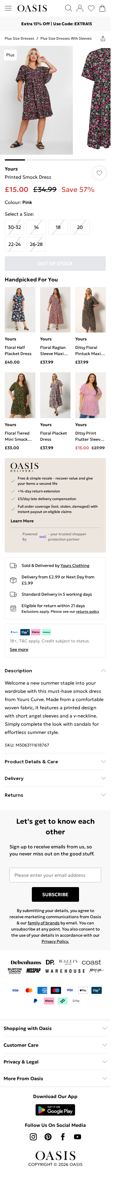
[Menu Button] (8, 8)
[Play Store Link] (55, 1110)
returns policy (87, 611)
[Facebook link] (62, 1136)
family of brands (44, 923)
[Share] (103, 38)
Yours (11, 169)
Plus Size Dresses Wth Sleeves (66, 38)
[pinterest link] (48, 1136)
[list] (55, 103)
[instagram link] (33, 1136)
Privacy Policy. (55, 941)
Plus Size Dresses (19, 38)
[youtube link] (77, 1136)
